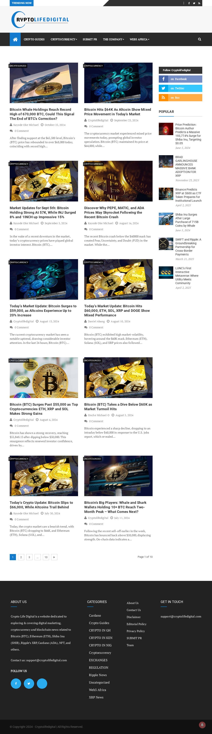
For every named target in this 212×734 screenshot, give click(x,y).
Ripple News (98, 675)
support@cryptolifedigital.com (46, 660)
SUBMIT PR (90, 39)
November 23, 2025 (187, 180)
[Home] (15, 39)
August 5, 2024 (124, 415)
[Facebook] (189, 3)
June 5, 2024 (182, 148)
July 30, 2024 (52, 513)
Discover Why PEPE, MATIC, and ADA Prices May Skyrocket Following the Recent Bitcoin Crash (114, 212)
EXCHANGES (98, 660)
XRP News (96, 697)
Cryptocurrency (63, 39)
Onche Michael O (99, 415)
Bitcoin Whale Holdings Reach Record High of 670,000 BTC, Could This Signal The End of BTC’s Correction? (42, 114)
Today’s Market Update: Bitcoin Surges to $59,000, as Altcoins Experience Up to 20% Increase (43, 310)
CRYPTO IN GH (100, 630)
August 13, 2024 (49, 321)
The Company (112, 39)
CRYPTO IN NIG (100, 645)
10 (46, 557)
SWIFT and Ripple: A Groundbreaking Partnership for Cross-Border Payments (188, 247)
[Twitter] (194, 3)
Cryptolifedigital (98, 120)
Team (130, 645)
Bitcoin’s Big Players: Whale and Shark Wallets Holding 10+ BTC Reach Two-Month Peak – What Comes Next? (115, 507)
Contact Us (134, 610)
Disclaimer (134, 617)
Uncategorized (18, 66)
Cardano (95, 615)
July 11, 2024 (122, 518)
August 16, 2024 (129, 223)
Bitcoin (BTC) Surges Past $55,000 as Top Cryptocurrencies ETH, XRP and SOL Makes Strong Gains (44, 409)
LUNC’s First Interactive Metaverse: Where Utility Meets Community (187, 276)
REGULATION (98, 667)
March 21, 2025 (184, 259)
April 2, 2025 (183, 205)
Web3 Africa (138, 39)
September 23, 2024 (126, 120)
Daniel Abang (96, 321)
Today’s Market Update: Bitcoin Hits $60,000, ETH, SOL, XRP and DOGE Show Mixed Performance (117, 310)
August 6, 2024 (49, 420)
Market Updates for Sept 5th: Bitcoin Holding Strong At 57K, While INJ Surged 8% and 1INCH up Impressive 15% (43, 212)
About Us (133, 603)
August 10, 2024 (120, 321)
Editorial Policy (137, 624)
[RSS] (199, 3)
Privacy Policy (136, 631)
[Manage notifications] (202, 725)
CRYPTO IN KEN (100, 638)
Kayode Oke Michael (26, 125)
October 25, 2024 (55, 125)
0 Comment (22, 131)
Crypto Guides (34, 39)
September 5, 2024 (56, 223)
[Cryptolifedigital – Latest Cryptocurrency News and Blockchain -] (40, 20)
